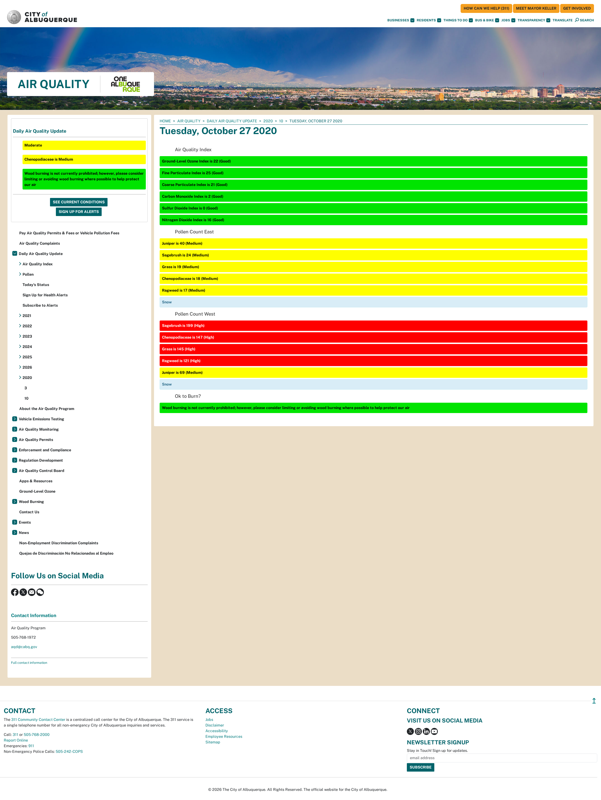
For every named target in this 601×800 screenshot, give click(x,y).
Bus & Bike (484, 20)
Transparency (531, 20)
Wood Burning (31, 501)
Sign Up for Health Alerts (45, 295)
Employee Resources (223, 736)
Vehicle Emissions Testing (41, 419)
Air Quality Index (38, 264)
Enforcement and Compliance (45, 450)
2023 (27, 336)
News (24, 532)
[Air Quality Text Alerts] (40, 592)
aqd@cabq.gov (24, 647)
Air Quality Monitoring (39, 429)
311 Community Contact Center (38, 719)
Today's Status (36, 284)
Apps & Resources (35, 481)
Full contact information (29, 663)
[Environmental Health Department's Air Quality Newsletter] (31, 592)
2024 (27, 346)
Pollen (28, 274)
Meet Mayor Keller (536, 8)
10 (281, 121)
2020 (268, 121)
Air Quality (188, 121)
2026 (27, 367)
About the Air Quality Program (46, 408)
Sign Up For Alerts (79, 211)
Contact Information (33, 615)
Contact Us (29, 512)
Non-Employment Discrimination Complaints (58, 543)
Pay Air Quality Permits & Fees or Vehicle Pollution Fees (69, 233)
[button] (563, 20)
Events (25, 522)
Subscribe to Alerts (40, 305)
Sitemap (212, 742)
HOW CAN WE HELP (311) (486, 8)
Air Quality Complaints (39, 243)
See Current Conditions (79, 202)
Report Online (16, 740)
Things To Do (455, 20)
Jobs (505, 20)
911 (31, 746)
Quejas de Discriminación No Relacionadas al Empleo (66, 553)
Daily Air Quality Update (232, 121)
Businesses (398, 20)
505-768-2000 (37, 734)
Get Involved (577, 8)
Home (165, 121)
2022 (27, 326)
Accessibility (216, 731)
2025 (27, 357)
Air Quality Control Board (41, 470)
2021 (27, 315)
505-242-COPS (69, 751)
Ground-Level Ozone (37, 491)
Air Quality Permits (36, 439)
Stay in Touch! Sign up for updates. (437, 750)
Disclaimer (214, 725)
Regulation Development (41, 460)
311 (15, 734)
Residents (426, 20)
